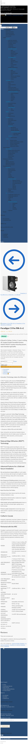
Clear (15, 361)
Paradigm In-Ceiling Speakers (17, 645)
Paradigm (6, 646)
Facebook (5, 234)
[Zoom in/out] (1, 741)
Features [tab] (5, 371)
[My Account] (1, 24)
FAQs (4, 684)
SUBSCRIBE (5, 726)
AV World (5, 695)
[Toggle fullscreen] (2, 741)
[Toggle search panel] (1, 26)
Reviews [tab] (6, 373)
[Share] (3, 741)
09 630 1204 (9, 12)
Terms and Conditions (8, 689)
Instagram (5, 237)
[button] (2, 29)
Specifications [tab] (6, 372)
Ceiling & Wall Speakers (18, 643)
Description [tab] (6, 369)
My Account (6, 218)
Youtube (5, 235)
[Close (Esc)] (5, 741)
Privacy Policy (6, 690)
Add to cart (3, 365)
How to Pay (6, 687)
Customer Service (7, 686)
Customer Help (7, 220)
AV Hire (5, 696)
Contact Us (6, 698)
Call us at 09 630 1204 (7, 227)
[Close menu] (1, 1)
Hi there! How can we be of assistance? (11, 366)
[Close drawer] (1, 5)
